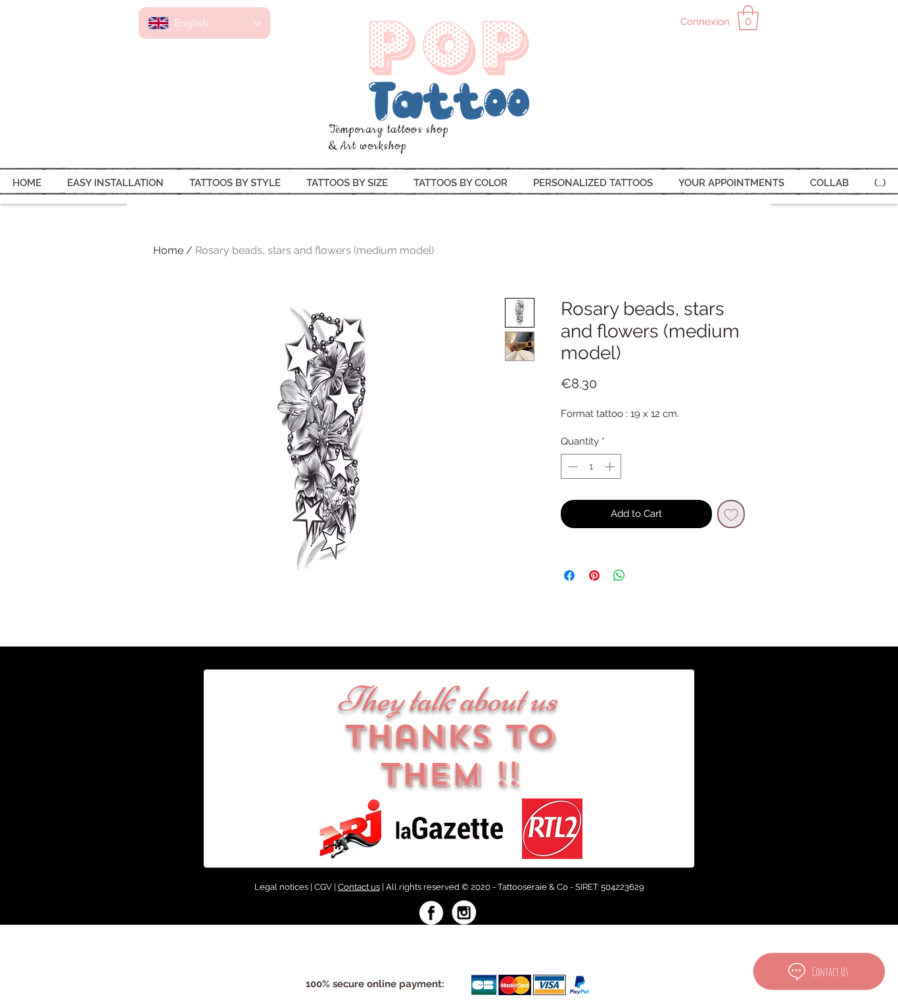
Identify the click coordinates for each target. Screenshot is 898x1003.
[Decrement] (571, 466)
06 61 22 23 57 (575, 938)
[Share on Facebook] (569, 575)
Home (168, 250)
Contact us (359, 887)
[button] (748, 17)
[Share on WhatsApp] (619, 575)
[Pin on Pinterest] (594, 575)
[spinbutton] (591, 466)
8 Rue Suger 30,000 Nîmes (349, 938)
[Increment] (611, 466)
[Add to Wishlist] (731, 514)
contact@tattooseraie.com (476, 938)
